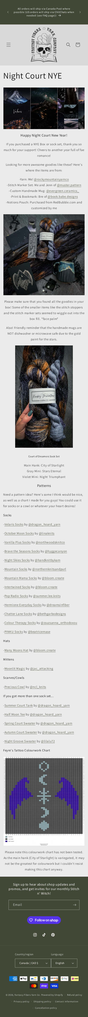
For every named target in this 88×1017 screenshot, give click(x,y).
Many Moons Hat (16, 650)
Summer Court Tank (18, 705)
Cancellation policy (46, 1007)
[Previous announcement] (8, 12)
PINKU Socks (13, 632)
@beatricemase (39, 632)
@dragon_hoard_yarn (44, 524)
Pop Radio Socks (16, 596)
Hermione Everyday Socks (23, 605)
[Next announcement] (80, 12)
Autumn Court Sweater (20, 732)
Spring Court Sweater (19, 723)
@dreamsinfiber (58, 605)
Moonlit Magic (14, 668)
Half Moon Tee (14, 714)
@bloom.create (53, 578)
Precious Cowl (14, 687)
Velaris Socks (13, 524)
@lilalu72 (48, 741)
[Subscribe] (74, 905)
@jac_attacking (41, 668)
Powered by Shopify (52, 994)
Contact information (66, 1001)
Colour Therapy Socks (20, 623)
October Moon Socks (19, 533)
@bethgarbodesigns (51, 614)
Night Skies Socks (17, 560)
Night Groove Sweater (20, 741)
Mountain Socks (15, 569)
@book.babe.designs (63, 196)
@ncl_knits (38, 687)
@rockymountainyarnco (51, 179)
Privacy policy (21, 1001)
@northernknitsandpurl (49, 569)
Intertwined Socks (17, 587)
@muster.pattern (69, 185)
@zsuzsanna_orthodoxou (59, 623)
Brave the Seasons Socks (22, 551)
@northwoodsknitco (50, 542)
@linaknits (46, 533)
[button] (8, 44)
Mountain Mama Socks (20, 578)
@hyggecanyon (56, 551)
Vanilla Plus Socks (17, 542)
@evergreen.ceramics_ (62, 191)
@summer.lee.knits (46, 596)
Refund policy (74, 994)
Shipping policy (42, 1001)
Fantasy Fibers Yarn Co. (28, 994)
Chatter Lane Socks (18, 614)
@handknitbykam (47, 560)
